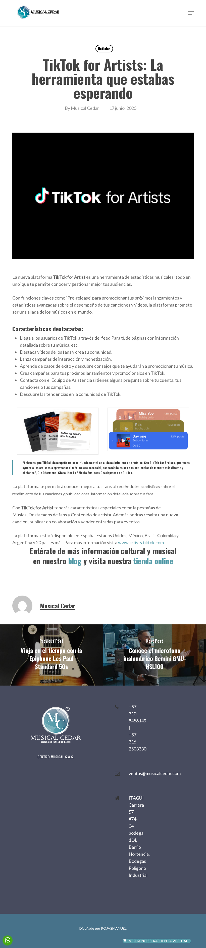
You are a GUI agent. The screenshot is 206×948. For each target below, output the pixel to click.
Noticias (104, 48)
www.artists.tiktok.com (141, 542)
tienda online (153, 560)
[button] (191, 13)
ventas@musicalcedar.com (155, 773)
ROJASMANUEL (114, 928)
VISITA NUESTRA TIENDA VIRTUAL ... (160, 941)
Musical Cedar (85, 108)
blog (74, 560)
